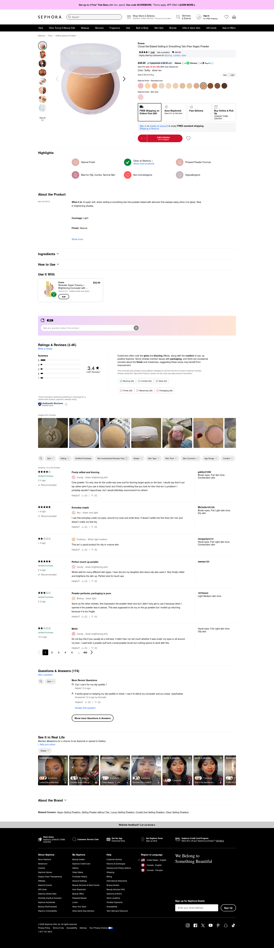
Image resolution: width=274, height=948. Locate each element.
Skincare (99, 27)
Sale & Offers (228, 27)
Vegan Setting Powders (68, 812)
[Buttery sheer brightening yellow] (147, 85)
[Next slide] (124, 79)
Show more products (143, 163)
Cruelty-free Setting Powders (150, 812)
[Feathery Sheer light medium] (175, 85)
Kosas (141, 43)
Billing (109, 876)
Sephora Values (45, 872)
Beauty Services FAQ (116, 889)
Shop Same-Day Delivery (83, 910)
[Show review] (53, 433)
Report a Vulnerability (47, 910)
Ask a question (163, 52)
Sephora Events (45, 885)
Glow (184, 55)
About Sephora (44, 859)
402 (85, 652)
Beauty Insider (78, 859)
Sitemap (83, 927)
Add (63, 296)
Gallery (75, 867)
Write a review (45, 348)
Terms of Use (58, 927)
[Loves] (226, 17)
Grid (225, 75)
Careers (41, 867)
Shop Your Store (79, 906)
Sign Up (228, 907)
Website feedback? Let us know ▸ (137, 824)
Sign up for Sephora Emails (190, 901)
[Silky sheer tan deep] (210, 85)
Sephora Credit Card (81, 863)
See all (42, 119)
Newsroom (42, 863)
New (41, 27)
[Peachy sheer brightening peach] (154, 85)
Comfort (176, 55)
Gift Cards (211, 27)
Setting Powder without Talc (95, 812)
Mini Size (158, 27)
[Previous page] (39, 652)
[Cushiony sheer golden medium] (189, 85)
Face (50, 35)
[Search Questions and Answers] (41, 681)
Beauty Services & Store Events (85, 885)
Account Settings (79, 880)
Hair (128, 27)
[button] (182, 63)
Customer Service (114, 859)
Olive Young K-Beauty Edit (62, 27)
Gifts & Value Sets (191, 27)
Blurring (168, 55)
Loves (75, 902)
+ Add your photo (46, 744)
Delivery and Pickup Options (119, 867)
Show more (77, 239)
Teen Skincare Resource (117, 910)
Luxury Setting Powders (122, 812)
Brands (172, 27)
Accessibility (112, 906)
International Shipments (117, 880)
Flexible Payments (114, 902)
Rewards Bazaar (79, 898)
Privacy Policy (44, 927)
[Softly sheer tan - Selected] (203, 85)
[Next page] (92, 652)
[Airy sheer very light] (161, 85)
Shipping (110, 872)
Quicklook (48, 297)
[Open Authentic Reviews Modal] (66, 404)
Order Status (77, 872)
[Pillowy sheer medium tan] (196, 85)
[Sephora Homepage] (50, 17)
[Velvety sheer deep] (217, 85)
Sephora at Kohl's (114, 893)
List (232, 75)
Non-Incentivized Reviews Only (110, 458)
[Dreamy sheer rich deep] (224, 85)
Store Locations (113, 898)
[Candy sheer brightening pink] (140, 85)
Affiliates (41, 880)
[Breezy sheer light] (168, 85)
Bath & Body (142, 27)
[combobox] (94, 17)
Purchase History (79, 876)
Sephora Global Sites (47, 893)
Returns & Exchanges (116, 863)
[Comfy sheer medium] (182, 85)
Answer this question (85, 707)
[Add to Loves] (188, 138)
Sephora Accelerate (46, 902)
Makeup (85, 27)
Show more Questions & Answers (93, 718)
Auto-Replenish (79, 889)
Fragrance (115, 27)
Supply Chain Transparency (50, 876)
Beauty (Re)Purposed (47, 906)
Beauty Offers (78, 893)
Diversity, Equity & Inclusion (50, 898)
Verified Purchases (83, 458)
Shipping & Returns (149, 128)
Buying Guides (113, 885)
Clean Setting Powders (177, 812)
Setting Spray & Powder (65, 35)
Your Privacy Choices (98, 927)
